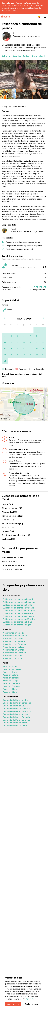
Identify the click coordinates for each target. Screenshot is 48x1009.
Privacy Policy (31, 999)
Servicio (5, 305)
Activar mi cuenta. (9, 10)
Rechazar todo (32, 1004)
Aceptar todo (13, 1004)
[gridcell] (36, 330)
